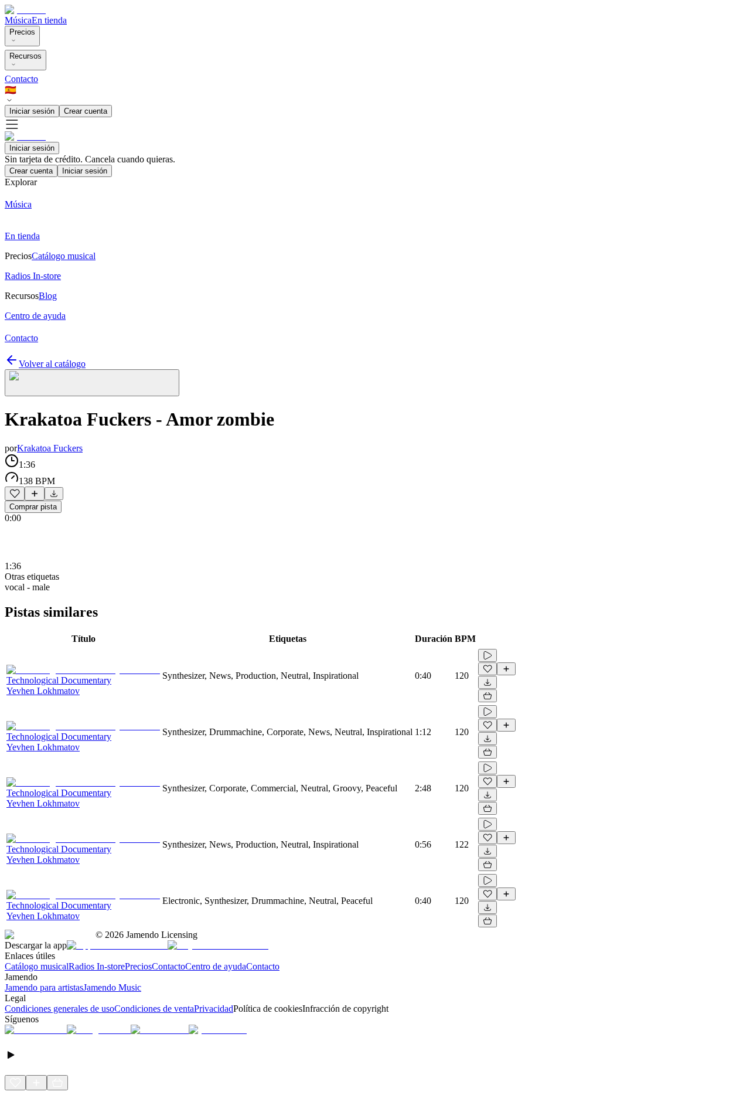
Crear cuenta (85, 111)
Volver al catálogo (52, 364)
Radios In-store (97, 966)
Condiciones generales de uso (59, 1009)
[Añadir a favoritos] (15, 494)
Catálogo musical (37, 966)
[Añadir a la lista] (35, 494)
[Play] (92, 382)
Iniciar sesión (31, 111)
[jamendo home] (25, 10)
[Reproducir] (487, 655)
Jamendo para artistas (44, 987)
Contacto (21, 79)
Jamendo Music (112, 987)
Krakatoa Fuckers (50, 448)
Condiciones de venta (154, 1009)
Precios (22, 32)
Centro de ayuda (215, 966)
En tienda (49, 20)
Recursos (25, 56)
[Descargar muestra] (54, 493)
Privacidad (213, 1009)
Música (18, 20)
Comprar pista (33, 506)
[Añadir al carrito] (487, 695)
